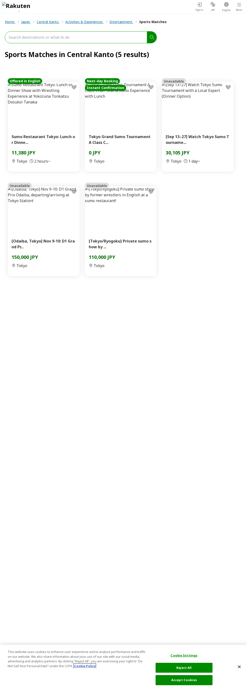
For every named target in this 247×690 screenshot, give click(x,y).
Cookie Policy (85, 666)
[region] (123, 667)
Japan (26, 21)
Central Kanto (48, 21)
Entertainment (121, 21)
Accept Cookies (184, 680)
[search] (152, 37)
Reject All (184, 667)
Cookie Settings (184, 655)
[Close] (239, 667)
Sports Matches (153, 21)
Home (10, 21)
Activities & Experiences (84, 21)
